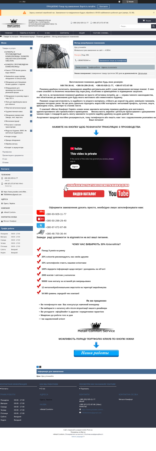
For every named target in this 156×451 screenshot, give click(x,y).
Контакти (104, 6)
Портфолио (7, 152)
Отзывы (5, 162)
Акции (82, 33)
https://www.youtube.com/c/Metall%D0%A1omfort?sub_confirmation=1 (16, 192)
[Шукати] (153, 26)
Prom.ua (90, 430)
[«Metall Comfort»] (13, 27)
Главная (8, 33)
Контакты (64, 33)
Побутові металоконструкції (15, 108)
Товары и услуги (27, 33)
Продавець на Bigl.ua (78, 432)
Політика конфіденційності (93, 434)
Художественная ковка (13, 111)
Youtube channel (100, 33)
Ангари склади (10, 136)
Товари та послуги (10, 37)
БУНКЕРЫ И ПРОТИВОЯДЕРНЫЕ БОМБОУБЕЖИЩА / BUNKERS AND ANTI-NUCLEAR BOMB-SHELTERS (17, 56)
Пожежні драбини (43, 37)
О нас (47, 33)
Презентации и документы (13, 155)
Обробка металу (11, 144)
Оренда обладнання (12, 140)
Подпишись (85, 389)
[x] (40, 367)
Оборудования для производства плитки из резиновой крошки (14, 90)
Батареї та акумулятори (14, 147)
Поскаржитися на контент (74, 434)
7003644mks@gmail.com (12, 194)
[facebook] (38, 367)
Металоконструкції (27, 37)
